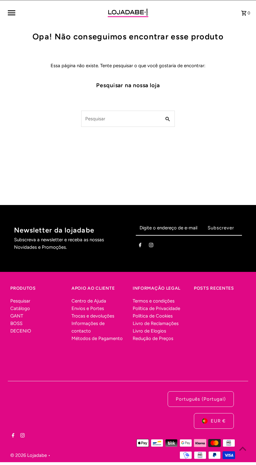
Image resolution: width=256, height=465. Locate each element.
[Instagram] (151, 246)
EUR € (218, 421)
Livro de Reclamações (156, 323)
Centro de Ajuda (88, 301)
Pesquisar (20, 301)
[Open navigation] (55, 13)
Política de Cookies (153, 316)
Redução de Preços (153, 338)
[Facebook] (140, 246)
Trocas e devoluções (92, 316)
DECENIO (20, 331)
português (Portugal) (201, 399)
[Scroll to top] (243, 449)
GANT (16, 316)
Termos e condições (154, 301)
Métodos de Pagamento (97, 338)
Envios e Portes (87, 308)
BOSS (16, 323)
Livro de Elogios (149, 331)
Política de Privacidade (156, 308)
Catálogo (20, 308)
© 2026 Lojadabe (29, 455)
